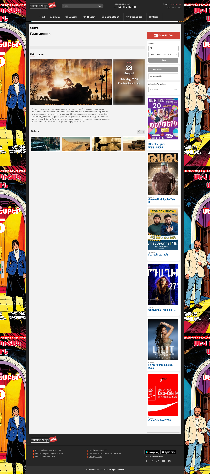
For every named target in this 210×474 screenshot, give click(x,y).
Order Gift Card (165, 35)
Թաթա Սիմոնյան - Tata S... (161, 201)
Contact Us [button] (157, 76)
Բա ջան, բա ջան (158, 254)
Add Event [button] (157, 70)
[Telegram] (169, 461)
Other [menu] (155, 17)
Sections (151, 44)
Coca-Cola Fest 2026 (159, 420)
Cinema (57, 17)
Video (41, 54)
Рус (179, 8)
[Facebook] (147, 461)
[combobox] (163, 48)
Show (163, 60)
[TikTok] (158, 461)
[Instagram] (152, 461)
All (43, 17)
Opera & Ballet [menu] (112, 17)
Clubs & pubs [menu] (136, 17)
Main (32, 54)
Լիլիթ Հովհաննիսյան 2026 (160, 366)
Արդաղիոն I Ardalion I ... (162, 309)
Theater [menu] (91, 17)
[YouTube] (163, 461)
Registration (175, 4)
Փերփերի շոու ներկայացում (156, 146)
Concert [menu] (73, 17)
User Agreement (95, 457)
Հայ (168, 8)
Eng (174, 8)
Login (165, 4)
